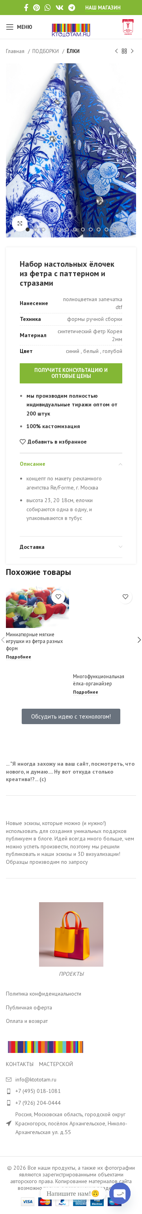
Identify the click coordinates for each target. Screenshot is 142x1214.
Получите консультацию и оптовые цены (71, 373)
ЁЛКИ (73, 51)
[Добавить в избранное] (58, 597)
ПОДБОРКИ (46, 51)
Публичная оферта (29, 1007)
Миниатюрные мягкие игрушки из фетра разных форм (34, 641)
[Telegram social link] (71, 7)
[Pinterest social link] (36, 7)
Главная (16, 51)
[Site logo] (71, 26)
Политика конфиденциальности (43, 993)
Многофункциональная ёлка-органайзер (98, 680)
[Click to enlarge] (20, 223)
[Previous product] (116, 51)
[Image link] (45, 1046)
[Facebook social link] (26, 7)
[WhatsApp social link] (47, 7)
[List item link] (71, 1091)
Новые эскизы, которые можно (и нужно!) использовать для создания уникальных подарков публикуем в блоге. (66, 830)
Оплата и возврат (27, 1020)
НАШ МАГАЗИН (103, 8)
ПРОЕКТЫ (71, 973)
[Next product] (132, 51)
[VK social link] (59, 7)
